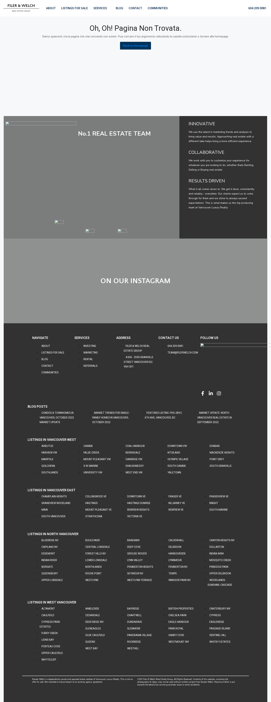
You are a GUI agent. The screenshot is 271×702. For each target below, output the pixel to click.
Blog (119, 8)
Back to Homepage (135, 45)
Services (100, 8)
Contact (135, 8)
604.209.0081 (257, 8)
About (51, 8)
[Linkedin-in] (211, 393)
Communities (158, 8)
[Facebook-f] (202, 393)
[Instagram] (219, 393)
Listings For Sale (74, 8)
